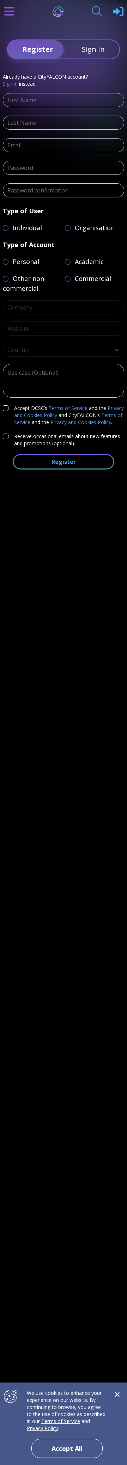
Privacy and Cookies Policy (80, 422)
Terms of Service (68, 408)
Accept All (67, 1448)
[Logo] (63, 11)
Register (64, 462)
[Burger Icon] (9, 11)
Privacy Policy (42, 1428)
